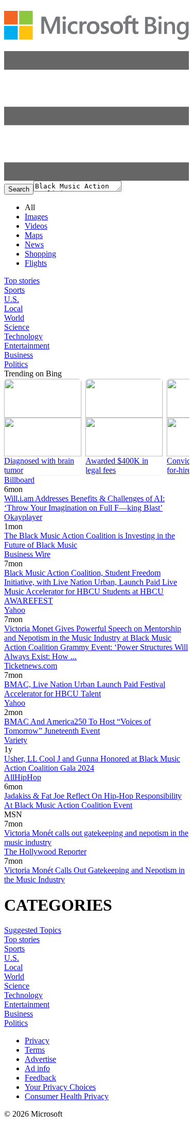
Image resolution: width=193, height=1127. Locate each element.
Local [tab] (13, 308)
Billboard (19, 479)
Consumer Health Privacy (67, 1096)
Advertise (40, 1059)
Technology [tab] (23, 336)
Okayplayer (23, 517)
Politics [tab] (16, 364)
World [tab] (14, 317)
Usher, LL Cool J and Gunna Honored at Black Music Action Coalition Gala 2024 (92, 763)
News (34, 244)
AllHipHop (22, 777)
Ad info (37, 1068)
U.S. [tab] (11, 299)
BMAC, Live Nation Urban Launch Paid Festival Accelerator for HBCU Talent (84, 689)
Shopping (40, 253)
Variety (15, 740)
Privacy (37, 1040)
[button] (96, 177)
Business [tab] (18, 355)
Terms (35, 1049)
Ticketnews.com (30, 665)
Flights (36, 263)
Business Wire (27, 554)
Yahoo (14, 610)
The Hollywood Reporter (45, 851)
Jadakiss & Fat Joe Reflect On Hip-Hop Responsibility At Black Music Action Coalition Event (93, 800)
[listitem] (42, 427)
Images (36, 216)
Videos (36, 225)
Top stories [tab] (22, 280)
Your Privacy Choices (60, 1087)
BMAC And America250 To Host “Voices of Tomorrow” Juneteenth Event (77, 726)
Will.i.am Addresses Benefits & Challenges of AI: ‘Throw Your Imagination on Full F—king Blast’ (84, 503)
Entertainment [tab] (26, 345)
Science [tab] (16, 327)
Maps (34, 235)
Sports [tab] (14, 289)
